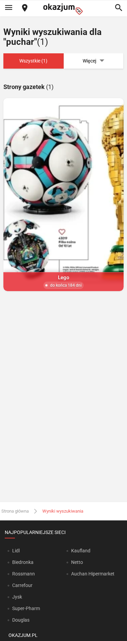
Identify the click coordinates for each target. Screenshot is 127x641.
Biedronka (23, 562)
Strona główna (15, 511)
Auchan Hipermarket (92, 573)
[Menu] (8, 8)
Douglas (20, 620)
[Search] (118, 8)
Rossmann (23, 573)
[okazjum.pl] (63, 9)
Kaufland (80, 550)
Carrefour (22, 585)
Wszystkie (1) (33, 61)
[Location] (24, 8)
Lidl (16, 550)
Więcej (89, 61)
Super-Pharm (26, 608)
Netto (77, 562)
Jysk (17, 597)
